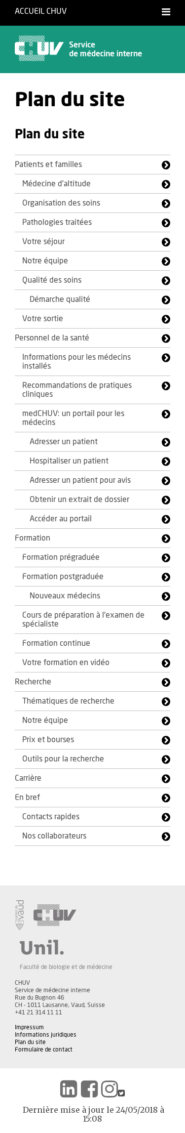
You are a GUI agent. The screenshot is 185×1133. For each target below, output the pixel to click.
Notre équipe (45, 261)
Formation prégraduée (61, 557)
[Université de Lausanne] (66, 947)
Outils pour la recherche (63, 759)
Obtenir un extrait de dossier (79, 500)
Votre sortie (42, 319)
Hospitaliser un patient (69, 461)
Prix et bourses (48, 740)
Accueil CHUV (41, 11)
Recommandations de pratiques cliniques (77, 389)
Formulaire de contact (44, 1049)
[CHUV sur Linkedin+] (68, 1089)
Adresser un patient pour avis (80, 480)
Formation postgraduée (63, 577)
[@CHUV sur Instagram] (109, 1089)
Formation (32, 538)
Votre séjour (43, 242)
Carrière (28, 778)
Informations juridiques (45, 1035)
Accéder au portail (61, 519)
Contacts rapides (50, 817)
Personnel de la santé (52, 338)
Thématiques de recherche (68, 701)
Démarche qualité (60, 299)
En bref (27, 797)
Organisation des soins (61, 203)
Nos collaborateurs (54, 836)
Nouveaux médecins (65, 596)
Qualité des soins (51, 280)
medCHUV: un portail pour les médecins (73, 418)
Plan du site (30, 1042)
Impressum (29, 1027)
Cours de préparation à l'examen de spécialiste (83, 619)
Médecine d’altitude (56, 184)
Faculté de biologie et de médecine (66, 967)
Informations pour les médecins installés (76, 361)
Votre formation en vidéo (66, 663)
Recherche (33, 682)
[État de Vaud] (19, 915)
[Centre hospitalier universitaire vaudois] (55, 915)
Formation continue (56, 643)
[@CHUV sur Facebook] (89, 1089)
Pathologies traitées (57, 222)
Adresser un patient (64, 442)
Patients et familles (48, 164)
